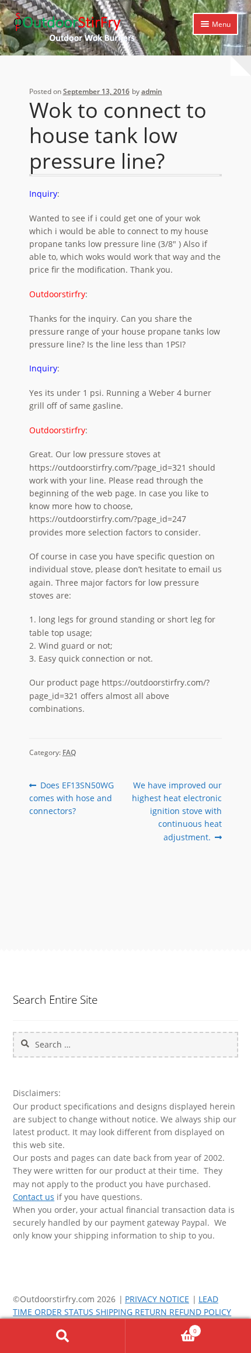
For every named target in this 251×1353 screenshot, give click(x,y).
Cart (161, 1327)
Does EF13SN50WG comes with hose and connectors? (71, 797)
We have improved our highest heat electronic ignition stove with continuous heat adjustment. (177, 811)
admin (151, 91)
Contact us (33, 1196)
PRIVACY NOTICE (157, 1299)
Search (63, 1336)
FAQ (69, 752)
